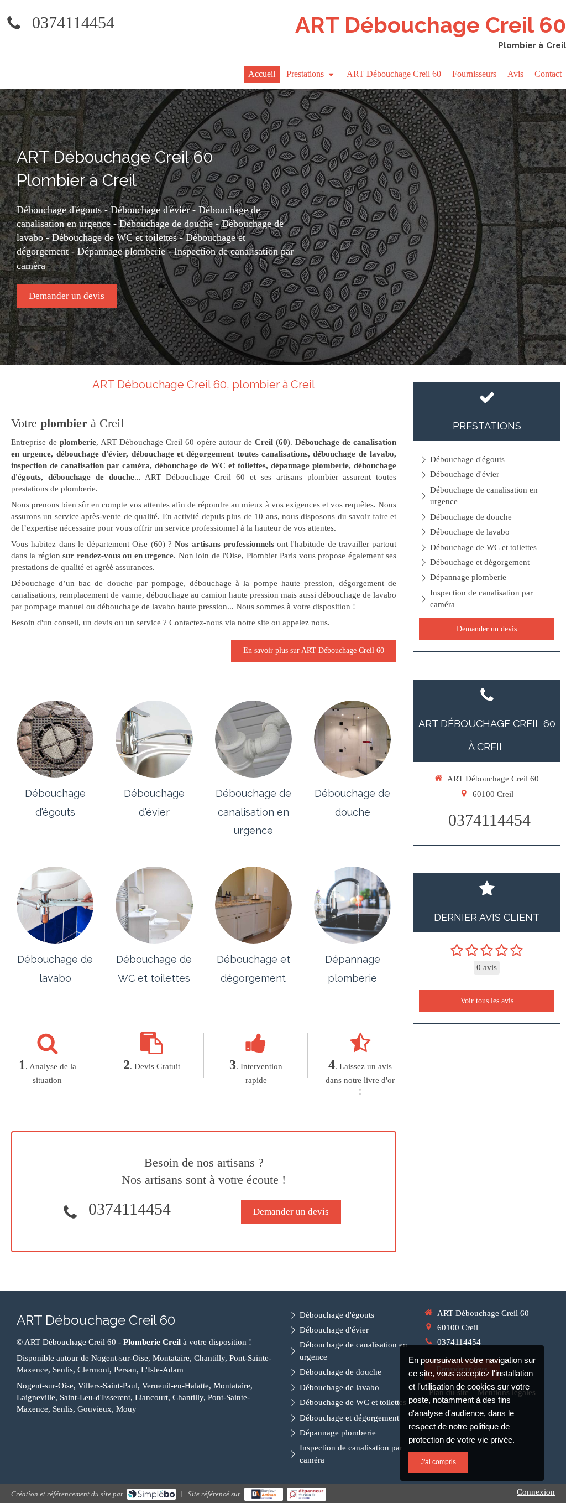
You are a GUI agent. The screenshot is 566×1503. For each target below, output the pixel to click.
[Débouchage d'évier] (154, 739)
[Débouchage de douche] (352, 739)
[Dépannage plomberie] (352, 905)
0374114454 (73, 22)
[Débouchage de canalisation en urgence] (253, 739)
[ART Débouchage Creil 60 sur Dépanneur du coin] (306, 1494)
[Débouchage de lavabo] (55, 905)
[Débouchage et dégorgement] (253, 905)
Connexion (536, 1492)
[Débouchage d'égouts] (55, 739)
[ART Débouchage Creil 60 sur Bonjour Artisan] (264, 1494)
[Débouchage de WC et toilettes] (154, 905)
